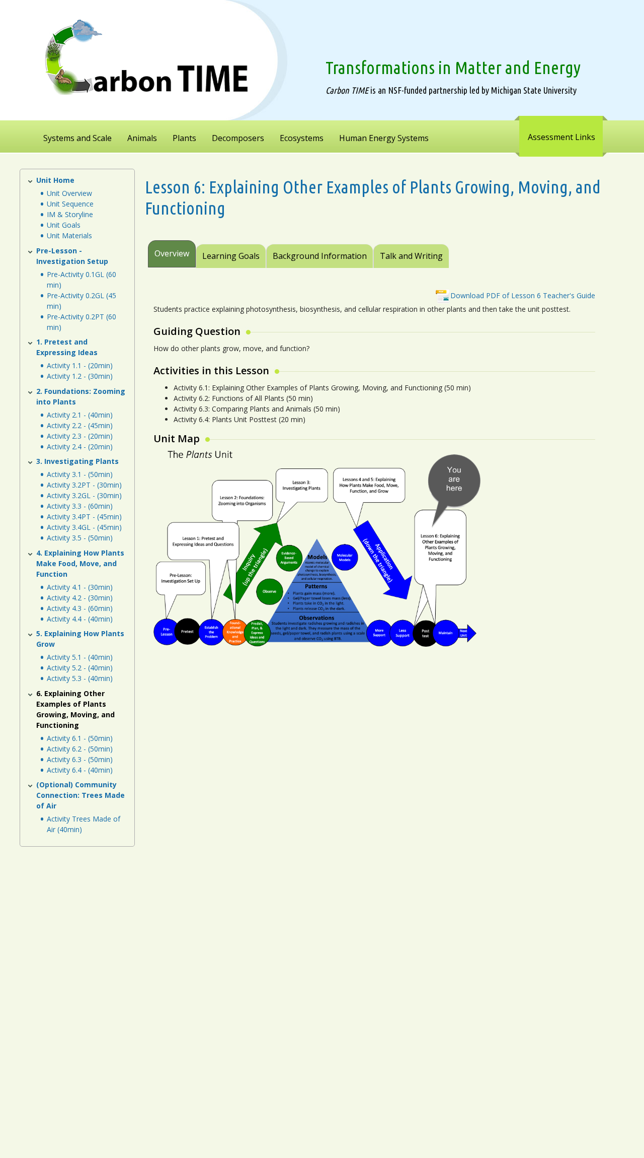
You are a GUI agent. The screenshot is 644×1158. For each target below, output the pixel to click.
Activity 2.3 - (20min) (80, 436)
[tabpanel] (373, 469)
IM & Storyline (70, 214)
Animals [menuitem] (142, 138)
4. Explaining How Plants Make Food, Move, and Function (80, 563)
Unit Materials (69, 235)
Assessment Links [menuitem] (561, 137)
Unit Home (55, 180)
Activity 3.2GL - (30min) (84, 495)
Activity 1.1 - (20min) (80, 365)
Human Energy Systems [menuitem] (384, 138)
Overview (171, 253)
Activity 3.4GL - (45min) (84, 527)
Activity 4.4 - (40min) (80, 619)
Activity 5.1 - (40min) (80, 657)
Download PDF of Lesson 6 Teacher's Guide (522, 295)
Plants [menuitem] (184, 138)
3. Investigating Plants (77, 461)
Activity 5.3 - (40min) (80, 678)
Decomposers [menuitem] (238, 138)
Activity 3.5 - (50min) (80, 537)
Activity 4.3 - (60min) (80, 608)
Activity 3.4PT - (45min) (84, 516)
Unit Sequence (70, 204)
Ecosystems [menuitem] (302, 138)
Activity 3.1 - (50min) (80, 474)
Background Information (320, 255)
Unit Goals (63, 225)
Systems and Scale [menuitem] (77, 138)
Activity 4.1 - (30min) (80, 587)
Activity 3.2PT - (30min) (84, 485)
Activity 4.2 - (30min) (80, 597)
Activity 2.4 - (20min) (80, 446)
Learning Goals (231, 255)
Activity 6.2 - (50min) (80, 749)
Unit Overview (69, 193)
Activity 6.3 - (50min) (80, 759)
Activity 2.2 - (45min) (80, 425)
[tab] (450, 249)
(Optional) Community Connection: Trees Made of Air (80, 795)
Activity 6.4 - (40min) (80, 770)
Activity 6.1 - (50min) (80, 738)
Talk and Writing (411, 255)
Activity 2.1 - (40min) (80, 415)
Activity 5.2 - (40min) (80, 667)
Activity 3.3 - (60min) (80, 506)
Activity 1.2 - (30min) (80, 376)
